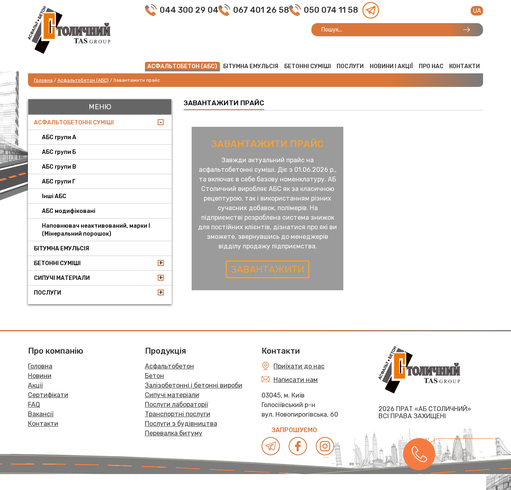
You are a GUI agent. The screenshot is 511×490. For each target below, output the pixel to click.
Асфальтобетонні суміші (74, 122)
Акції (35, 385)
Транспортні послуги (177, 414)
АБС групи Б (59, 152)
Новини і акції (391, 66)
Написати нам (295, 380)
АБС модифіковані (68, 211)
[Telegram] (370, 10)
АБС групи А (59, 137)
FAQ (34, 404)
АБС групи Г (58, 181)
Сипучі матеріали (62, 278)
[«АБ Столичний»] (69, 29)
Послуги (350, 66)
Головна (40, 366)
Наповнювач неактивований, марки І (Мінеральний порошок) (96, 229)
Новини (39, 376)
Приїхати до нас (299, 366)
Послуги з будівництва (181, 423)
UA (477, 10)
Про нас (431, 66)
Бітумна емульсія (250, 66)
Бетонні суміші (307, 66)
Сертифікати (48, 395)
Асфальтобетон (169, 366)
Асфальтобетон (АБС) (182, 66)
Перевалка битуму (173, 433)
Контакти (464, 66)
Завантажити (267, 269)
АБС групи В (59, 166)
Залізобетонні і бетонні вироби (193, 385)
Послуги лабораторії (176, 404)
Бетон (154, 376)
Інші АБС (54, 196)
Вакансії (40, 414)
